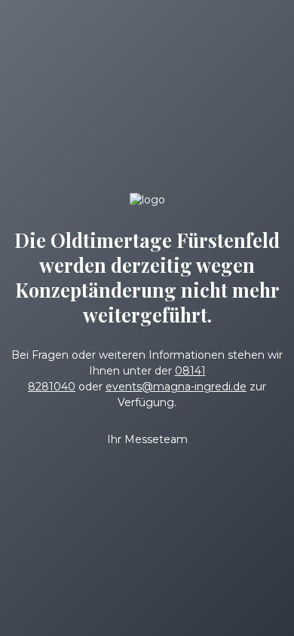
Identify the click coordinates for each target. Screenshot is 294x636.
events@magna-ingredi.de (176, 386)
